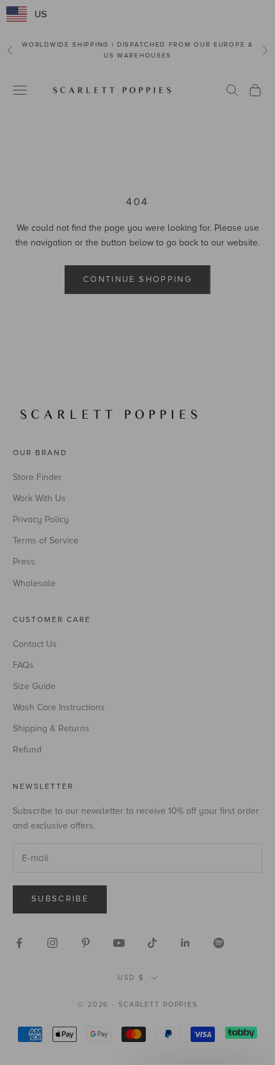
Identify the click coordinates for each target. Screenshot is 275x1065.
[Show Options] (124, 562)
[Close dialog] (259, 472)
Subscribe (72, 586)
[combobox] (69, 562)
